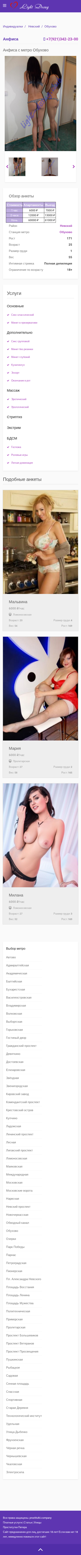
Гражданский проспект (21, 1046)
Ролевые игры (19, 454)
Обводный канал (17, 1223)
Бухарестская (15, 989)
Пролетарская (15, 1327)
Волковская (14, 1013)
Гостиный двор (16, 1038)
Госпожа (16, 447)
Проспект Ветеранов (20, 1343)
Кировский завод (17, 1094)
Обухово (50, 26)
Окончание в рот (20, 380)
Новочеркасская (17, 1215)
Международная (17, 1174)
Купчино (11, 1118)
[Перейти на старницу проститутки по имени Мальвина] (40, 542)
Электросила (15, 1472)
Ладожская (13, 1126)
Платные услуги (12, 1522)
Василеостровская (18, 997)
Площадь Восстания (20, 1287)
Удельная (12, 1424)
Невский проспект (18, 1206)
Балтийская (14, 981)
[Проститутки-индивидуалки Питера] (31, 8)
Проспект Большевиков (22, 1335)
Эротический (18, 399)
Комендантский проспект (23, 1102)
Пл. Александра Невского (23, 1279)
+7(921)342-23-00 (62, 39)
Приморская (14, 1319)
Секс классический (22, 314)
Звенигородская (17, 1086)
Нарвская (12, 1198)
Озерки (11, 1239)
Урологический (20, 407)
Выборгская (14, 1021)
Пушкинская (14, 1359)
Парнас (11, 1255)
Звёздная (12, 1078)
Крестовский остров (19, 1110)
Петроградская (16, 1263)
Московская (14, 1182)
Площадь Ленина (17, 1295)
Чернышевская (16, 1456)
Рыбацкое (13, 1367)
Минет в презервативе (24, 322)
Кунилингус (18, 364)
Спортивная (14, 1400)
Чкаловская (14, 1464)
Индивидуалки (13, 26)
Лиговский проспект (19, 1150)
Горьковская (14, 1029)
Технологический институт (24, 1416)
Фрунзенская (15, 1440)
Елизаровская (15, 1070)
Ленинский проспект (19, 1134)
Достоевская (14, 1062)
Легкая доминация (22, 462)
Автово (11, 957)
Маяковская (14, 1166)
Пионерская (14, 1271)
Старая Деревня (17, 1408)
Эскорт (15, 372)
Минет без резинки (22, 349)
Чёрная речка (15, 1448)
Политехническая (18, 1311)
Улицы (37, 1522)
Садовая (12, 1375)
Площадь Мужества (19, 1303)
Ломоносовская (16, 1158)
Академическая (16, 973)
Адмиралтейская (17, 965)
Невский (34, 26)
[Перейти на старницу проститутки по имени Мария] (40, 689)
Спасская (12, 1392)
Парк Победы (15, 1247)
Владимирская (16, 1005)
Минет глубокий (20, 357)
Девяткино (13, 1054)
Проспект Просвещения (22, 1351)
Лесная (11, 1142)
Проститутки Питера (15, 1527)
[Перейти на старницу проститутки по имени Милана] (40, 835)
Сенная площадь (17, 1383)
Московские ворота (19, 1190)
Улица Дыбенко (16, 1432)
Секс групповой (20, 341)
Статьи (28, 1522)
